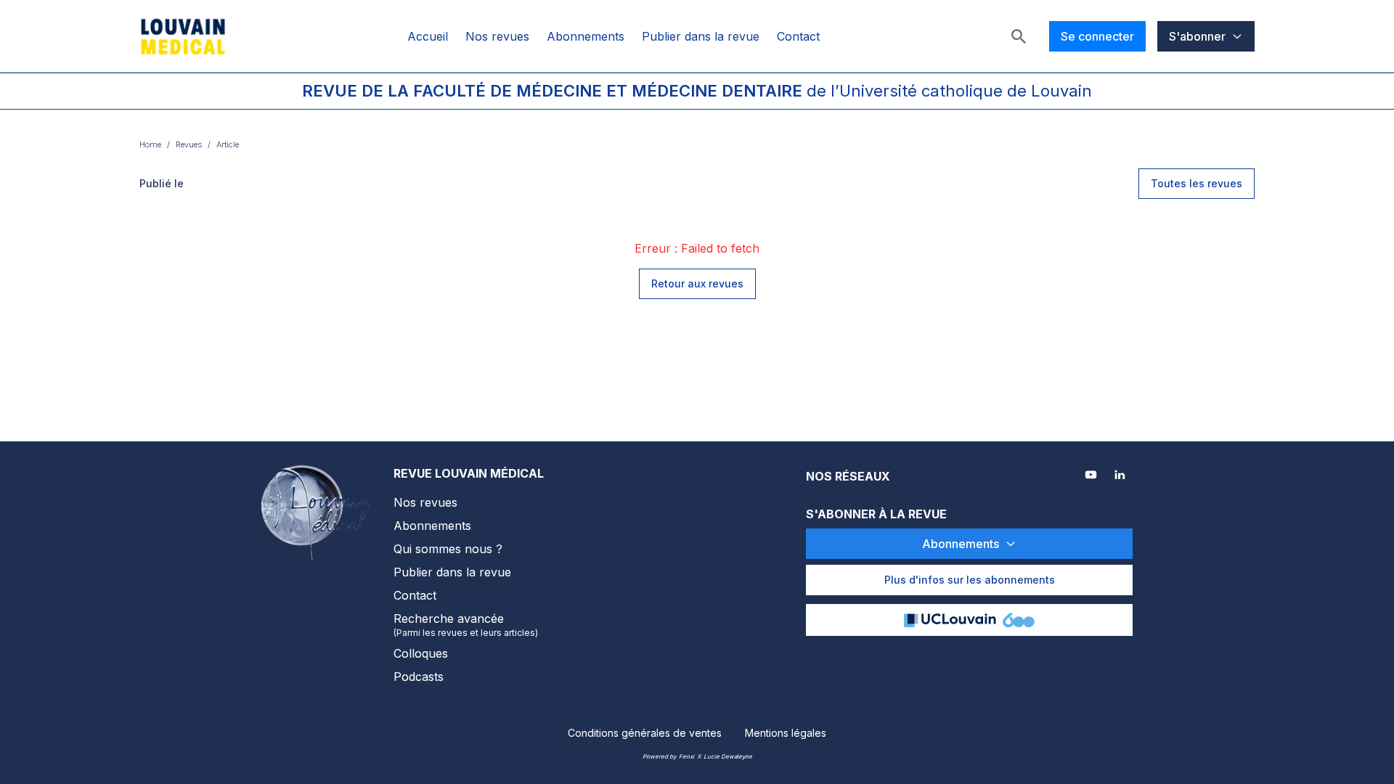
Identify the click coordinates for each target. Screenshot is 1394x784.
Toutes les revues (1196, 183)
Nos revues (497, 36)
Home (150, 144)
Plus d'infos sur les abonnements (969, 579)
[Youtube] (1092, 476)
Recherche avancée (466, 624)
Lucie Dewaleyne (728, 756)
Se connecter (1097, 36)
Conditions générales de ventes (645, 733)
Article (227, 144)
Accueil (427, 36)
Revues (189, 144)
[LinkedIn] (1121, 476)
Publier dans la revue (700, 36)
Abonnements (585, 36)
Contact (798, 36)
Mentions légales (785, 733)
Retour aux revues (697, 283)
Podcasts (419, 676)
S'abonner (1197, 36)
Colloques (421, 653)
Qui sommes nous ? (448, 549)
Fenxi (686, 756)
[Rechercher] (1019, 36)
